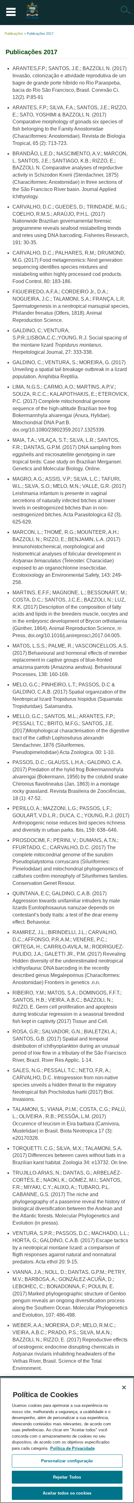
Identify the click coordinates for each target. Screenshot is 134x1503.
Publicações (14, 33)
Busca (125, 10)
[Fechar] (124, 1387)
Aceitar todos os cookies (67, 1493)
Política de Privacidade (72, 1448)
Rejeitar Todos (67, 1477)
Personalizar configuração (67, 1461)
